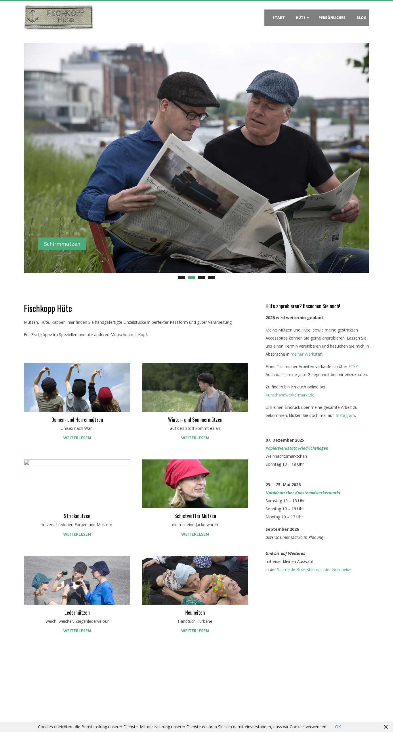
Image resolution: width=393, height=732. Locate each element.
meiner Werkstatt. (307, 354)
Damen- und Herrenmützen (77, 419)
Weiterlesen (77, 437)
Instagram (345, 415)
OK (338, 726)
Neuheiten (195, 612)
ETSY (352, 366)
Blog (361, 17)
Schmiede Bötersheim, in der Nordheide (314, 569)
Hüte (301, 17)
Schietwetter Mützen (195, 516)
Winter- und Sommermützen (195, 419)
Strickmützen (77, 516)
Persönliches (332, 17)
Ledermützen (77, 612)
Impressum (215, 702)
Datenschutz (217, 694)
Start (278, 17)
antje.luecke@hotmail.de (56, 706)
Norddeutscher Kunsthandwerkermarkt (303, 492)
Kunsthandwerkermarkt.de (290, 395)
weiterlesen (77, 534)
